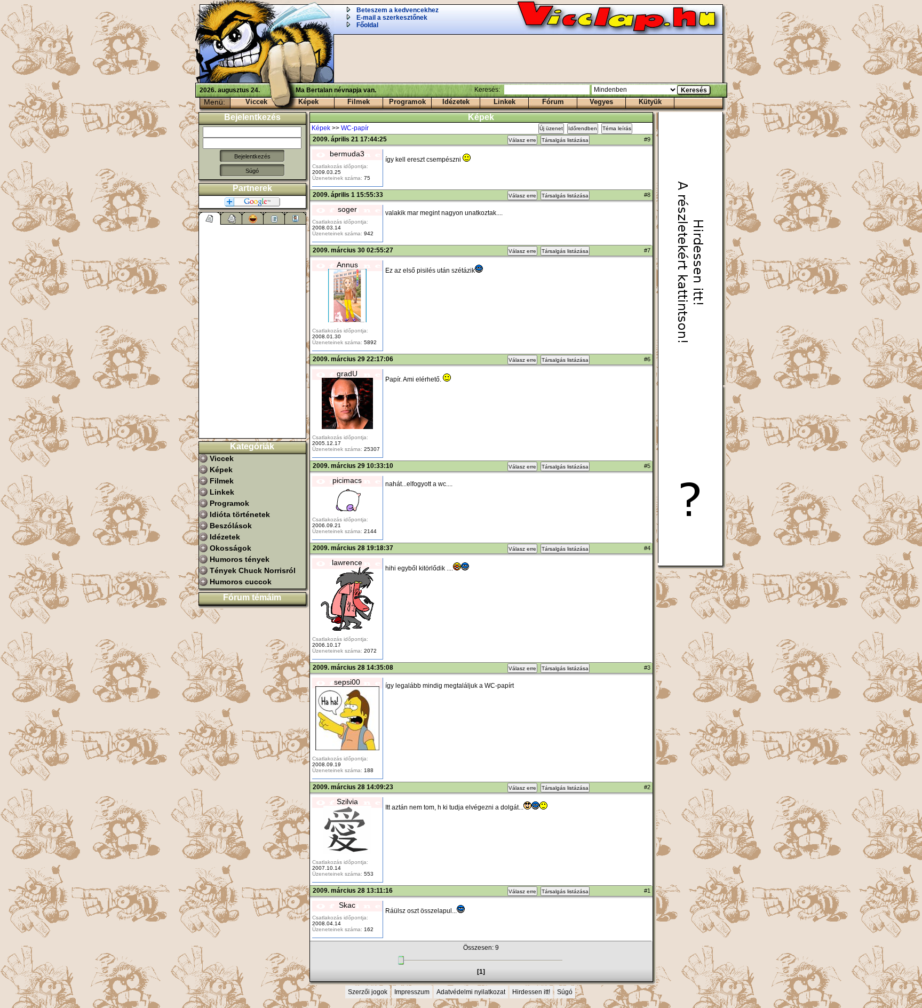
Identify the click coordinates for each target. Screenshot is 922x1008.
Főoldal (367, 25)
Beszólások (231, 525)
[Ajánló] (274, 218)
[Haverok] (295, 218)
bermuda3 (347, 153)
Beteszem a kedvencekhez (397, 10)
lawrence (347, 562)
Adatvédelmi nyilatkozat (470, 992)
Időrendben (582, 128)
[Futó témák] (231, 218)
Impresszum (412, 992)
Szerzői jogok (367, 992)
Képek (308, 102)
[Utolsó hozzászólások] (210, 218)
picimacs (347, 480)
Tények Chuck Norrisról (253, 570)
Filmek (358, 102)
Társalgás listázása (565, 140)
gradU (347, 373)
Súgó (252, 171)
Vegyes (601, 102)
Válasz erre (522, 140)
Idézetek (456, 102)
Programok (407, 102)
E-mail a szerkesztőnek (391, 17)
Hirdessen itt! (531, 992)
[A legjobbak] (253, 218)
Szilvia (347, 801)
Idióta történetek (240, 514)
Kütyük (650, 102)
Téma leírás (616, 128)
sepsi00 (347, 682)
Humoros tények (239, 559)
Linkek (504, 102)
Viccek (256, 102)
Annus (347, 264)
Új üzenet (551, 128)
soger (347, 209)
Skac (347, 905)
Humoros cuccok (241, 581)
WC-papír (355, 128)
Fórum (553, 102)
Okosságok (230, 548)
